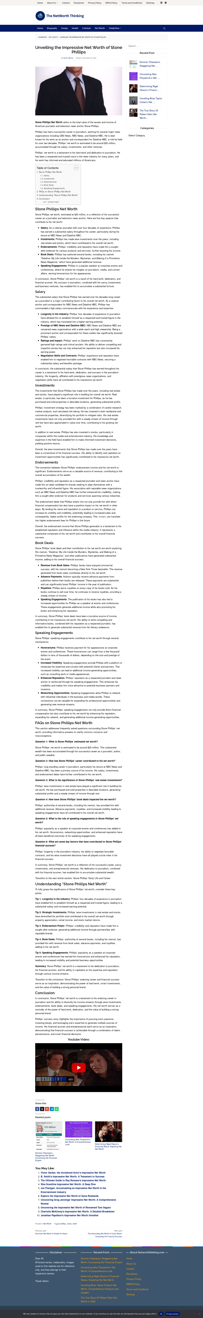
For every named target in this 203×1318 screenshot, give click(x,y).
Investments (49, 178)
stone (69, 1223)
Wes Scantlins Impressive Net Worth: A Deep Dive (68, 1184)
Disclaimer (131, 1273)
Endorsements (50, 181)
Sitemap (130, 1294)
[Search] (164, 28)
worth (75, 1223)
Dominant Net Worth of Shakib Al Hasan (51, 1232)
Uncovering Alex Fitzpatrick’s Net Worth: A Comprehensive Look (78, 1142)
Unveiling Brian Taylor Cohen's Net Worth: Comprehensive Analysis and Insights (99, 1288)
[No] (199, 1313)
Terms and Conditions (137, 1289)
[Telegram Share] (52, 1109)
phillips (63, 1223)
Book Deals (49, 185)
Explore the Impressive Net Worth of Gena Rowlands (69, 1196)
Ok (161, 1314)
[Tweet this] (42, 1109)
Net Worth (47, 1223)
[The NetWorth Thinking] (59, 15)
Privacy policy (172, 1314)
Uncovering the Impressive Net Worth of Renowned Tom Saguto (76, 1207)
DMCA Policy (133, 1284)
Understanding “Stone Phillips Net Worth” (58, 194)
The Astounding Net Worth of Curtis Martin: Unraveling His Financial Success (105, 1233)
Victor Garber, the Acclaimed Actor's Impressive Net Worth (73, 1172)
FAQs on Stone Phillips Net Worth (55, 191)
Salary (46, 175)
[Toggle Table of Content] (75, 168)
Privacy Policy (133, 1279)
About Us (131, 1263)
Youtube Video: (53, 202)
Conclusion (44, 198)
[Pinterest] (161, 3)
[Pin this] (47, 1109)
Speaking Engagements (54, 188)
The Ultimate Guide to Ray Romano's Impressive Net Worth (73, 1180)
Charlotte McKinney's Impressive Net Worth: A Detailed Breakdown (77, 1211)
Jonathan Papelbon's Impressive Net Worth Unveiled (69, 1215)
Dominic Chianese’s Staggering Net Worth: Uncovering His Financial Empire (46, 1157)
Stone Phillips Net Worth (50, 171)
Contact (130, 1268)
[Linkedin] (166, 3)
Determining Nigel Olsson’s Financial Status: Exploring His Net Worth (108, 1146)
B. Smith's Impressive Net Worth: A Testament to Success (72, 1176)
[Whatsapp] (57, 1109)
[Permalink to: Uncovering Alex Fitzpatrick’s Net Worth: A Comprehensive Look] (78, 1129)
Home (129, 1258)
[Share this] (37, 1109)
